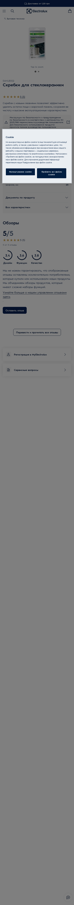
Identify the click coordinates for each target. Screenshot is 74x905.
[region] (37, 156)
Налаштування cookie (20, 171)
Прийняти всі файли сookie (51, 173)
